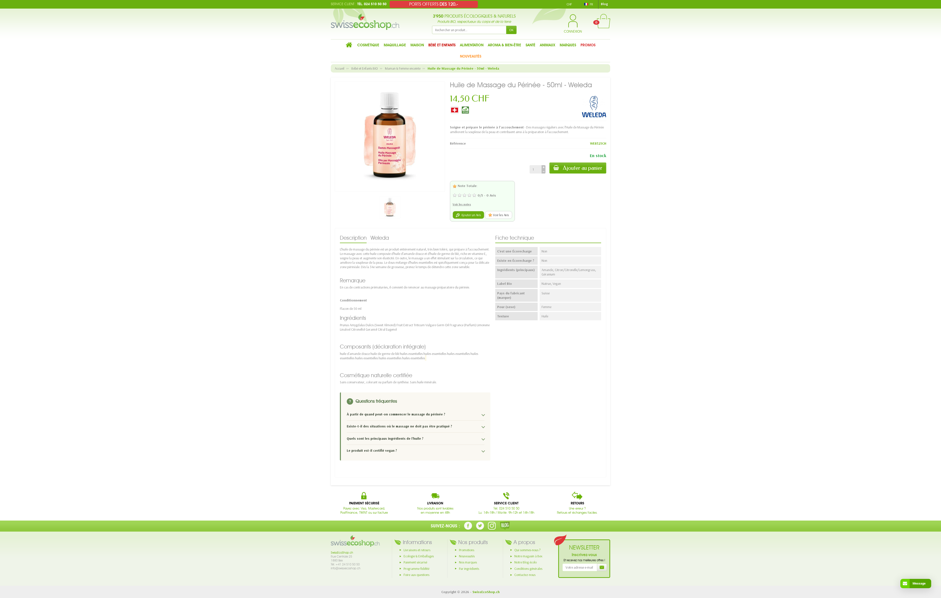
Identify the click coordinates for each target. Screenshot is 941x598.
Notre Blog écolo (525, 562)
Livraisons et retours (417, 550)
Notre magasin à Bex (528, 556)
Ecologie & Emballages (419, 556)
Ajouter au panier (582, 168)
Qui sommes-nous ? (527, 550)
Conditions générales (528, 568)
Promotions (466, 550)
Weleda (380, 237)
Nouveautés (467, 556)
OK (511, 30)
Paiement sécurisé (415, 562)
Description (353, 237)
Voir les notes (462, 204)
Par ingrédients (469, 568)
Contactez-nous (524, 575)
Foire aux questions (416, 575)
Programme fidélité (416, 568)
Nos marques (468, 562)
